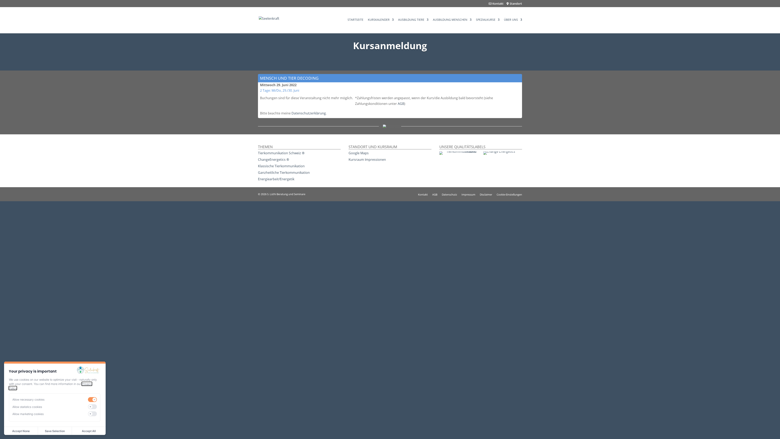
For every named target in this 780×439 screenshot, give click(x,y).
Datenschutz (449, 194)
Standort (515, 3)
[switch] (92, 399)
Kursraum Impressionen (367, 159)
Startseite (355, 20)
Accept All (89, 431)
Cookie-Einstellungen (509, 194)
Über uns (511, 20)
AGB (401, 103)
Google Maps (359, 153)
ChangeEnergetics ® (273, 159)
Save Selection (55, 431)
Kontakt (498, 3)
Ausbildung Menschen (450, 20)
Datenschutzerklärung (308, 113)
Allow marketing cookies (28, 414)
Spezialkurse (485, 20)
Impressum (468, 194)
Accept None (21, 431)
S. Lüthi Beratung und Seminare (286, 194)
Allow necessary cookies (28, 399)
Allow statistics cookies (27, 407)
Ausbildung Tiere (411, 20)
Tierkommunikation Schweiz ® (281, 153)
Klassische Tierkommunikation (281, 166)
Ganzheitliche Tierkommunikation (284, 172)
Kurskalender (379, 20)
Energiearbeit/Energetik (276, 179)
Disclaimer (486, 194)
